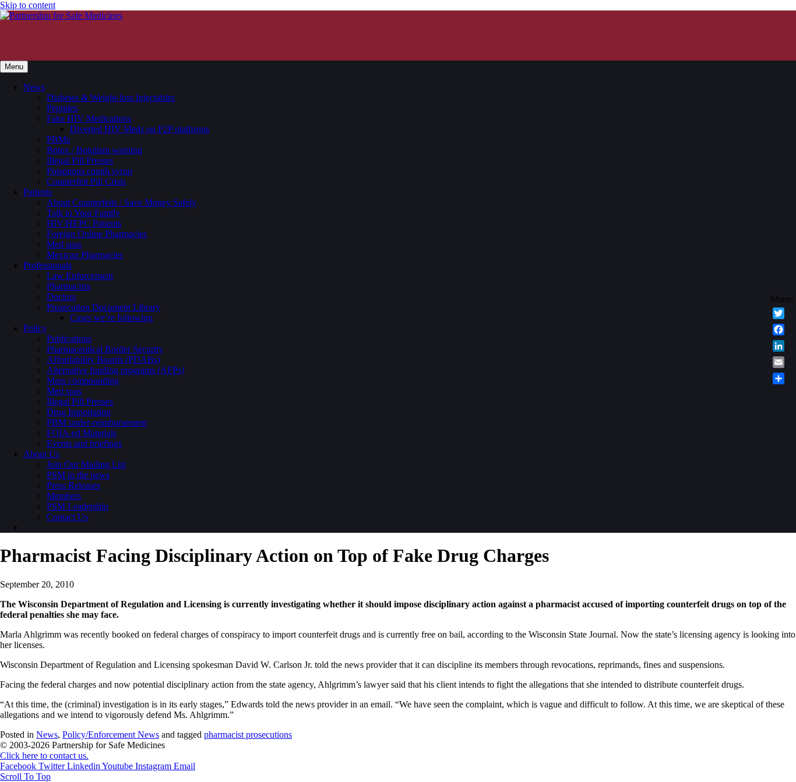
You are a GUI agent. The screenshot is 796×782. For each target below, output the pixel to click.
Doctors (61, 297)
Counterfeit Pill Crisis (86, 181)
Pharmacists (68, 286)
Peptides (62, 108)
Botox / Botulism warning (94, 150)
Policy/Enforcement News (110, 734)
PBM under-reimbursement (97, 422)
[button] (25, 776)
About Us (41, 454)
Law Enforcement (80, 276)
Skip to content (27, 5)
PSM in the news (78, 475)
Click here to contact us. (44, 755)
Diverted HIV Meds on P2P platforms (139, 129)
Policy (35, 328)
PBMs (58, 139)
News (34, 87)
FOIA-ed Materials (82, 433)
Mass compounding (83, 380)
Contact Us (67, 517)
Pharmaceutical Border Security (105, 349)
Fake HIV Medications (89, 118)
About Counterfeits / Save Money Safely (121, 202)
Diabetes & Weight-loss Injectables (111, 97)
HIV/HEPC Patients (84, 223)
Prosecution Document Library (103, 307)
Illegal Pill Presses (80, 160)
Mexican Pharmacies (85, 255)
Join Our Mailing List (86, 464)
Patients (37, 192)
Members (64, 496)
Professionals (47, 265)
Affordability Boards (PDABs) (103, 360)
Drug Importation (79, 412)
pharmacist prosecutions (248, 734)
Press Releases (73, 485)
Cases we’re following (111, 318)
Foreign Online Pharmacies (97, 234)
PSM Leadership (77, 506)
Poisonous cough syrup (89, 171)
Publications (69, 339)
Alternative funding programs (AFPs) (115, 370)
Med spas (64, 244)
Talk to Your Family (83, 213)
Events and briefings (84, 443)
